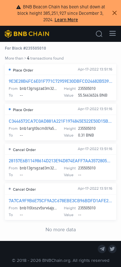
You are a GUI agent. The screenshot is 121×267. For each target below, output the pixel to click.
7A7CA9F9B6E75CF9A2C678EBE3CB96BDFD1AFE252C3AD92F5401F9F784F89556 (60, 200)
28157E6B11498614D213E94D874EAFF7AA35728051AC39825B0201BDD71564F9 (60, 160)
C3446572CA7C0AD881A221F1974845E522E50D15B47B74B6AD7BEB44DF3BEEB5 (60, 121)
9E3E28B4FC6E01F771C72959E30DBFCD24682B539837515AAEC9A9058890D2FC (60, 81)
